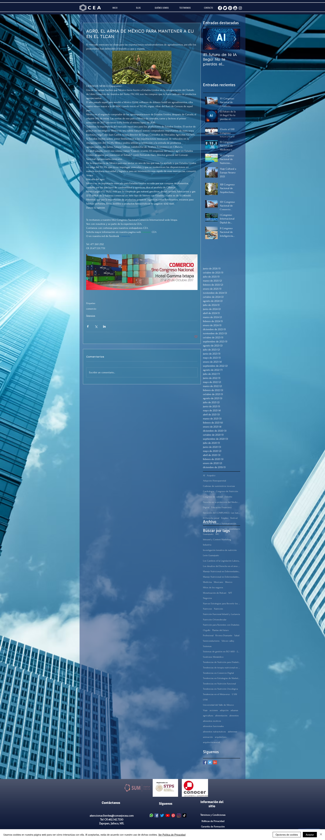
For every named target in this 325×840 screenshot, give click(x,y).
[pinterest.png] (230, 8)
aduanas (234, 710)
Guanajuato (208, 534)
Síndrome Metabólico (213, 657)
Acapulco (211, 475)
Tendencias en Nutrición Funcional (219, 683)
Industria (207, 544)
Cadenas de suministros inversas (219, 486)
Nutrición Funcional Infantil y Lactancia (221, 614)
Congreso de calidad (213, 496)
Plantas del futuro (220, 630)
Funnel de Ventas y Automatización (219, 523)
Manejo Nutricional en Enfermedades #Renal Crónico (221, 571)
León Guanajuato (211, 555)
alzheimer (232, 731)
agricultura (208, 715)
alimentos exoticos (212, 721)
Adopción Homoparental (214, 480)
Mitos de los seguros (213, 587)
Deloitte (228, 496)
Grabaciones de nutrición (215, 529)
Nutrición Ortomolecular (214, 619)
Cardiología (208, 491)
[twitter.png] (225, 8)
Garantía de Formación (213, 826)
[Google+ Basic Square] (215, 762)
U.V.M (234, 694)
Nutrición (218, 608)
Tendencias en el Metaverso (216, 694)
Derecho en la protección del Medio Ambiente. (221, 502)
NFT (230, 593)
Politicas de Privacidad (213, 821)
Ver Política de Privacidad (172, 834)
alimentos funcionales (213, 726)
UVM (205, 699)
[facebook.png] (220, 8)
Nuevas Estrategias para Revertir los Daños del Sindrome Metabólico (221, 603)
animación (208, 737)
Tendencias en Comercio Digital (218, 673)
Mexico (228, 582)
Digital (206, 507)
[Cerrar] (321, 834)
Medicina (207, 582)
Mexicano (218, 582)
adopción (224, 710)
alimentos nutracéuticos (214, 731)
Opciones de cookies (287, 834)
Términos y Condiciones (212, 814)
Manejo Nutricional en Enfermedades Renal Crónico (221, 577)
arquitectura (220, 737)
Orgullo (206, 630)
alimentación (221, 715)
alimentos (234, 715)
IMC (217, 534)
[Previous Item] (208, 39)
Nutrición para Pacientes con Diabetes (221, 625)
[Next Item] (234, 39)
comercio (91, 308)
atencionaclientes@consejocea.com (112, 815)
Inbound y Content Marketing (217, 539)
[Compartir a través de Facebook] (87, 326)
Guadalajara (234, 529)
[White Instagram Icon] (240, 8)
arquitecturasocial (211, 742)
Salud (236, 635)
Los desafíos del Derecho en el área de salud (221, 566)
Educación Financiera (221, 507)
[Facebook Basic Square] (205, 762)
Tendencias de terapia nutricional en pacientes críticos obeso (221, 667)
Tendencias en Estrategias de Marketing (221, 678)
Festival (233, 518)
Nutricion (207, 608)
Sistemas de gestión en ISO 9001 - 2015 (221, 651)
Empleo (224, 518)
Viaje (205, 710)
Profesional (208, 635)
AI (204, 475)
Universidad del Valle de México (218, 705)
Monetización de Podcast (214, 593)
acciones (214, 710)
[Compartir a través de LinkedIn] (104, 326)
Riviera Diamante (223, 635)
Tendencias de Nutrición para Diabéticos (221, 662)
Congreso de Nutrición (227, 491)
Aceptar (310, 834)
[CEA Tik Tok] (184, 815)
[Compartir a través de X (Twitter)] (96, 326)
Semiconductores (211, 641)
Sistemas (207, 646)
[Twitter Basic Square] (210, 762)
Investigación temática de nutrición (220, 550)
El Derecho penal (211, 518)
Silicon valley (228, 641)
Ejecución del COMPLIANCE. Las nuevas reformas (221, 513)
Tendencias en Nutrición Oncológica (220, 689)
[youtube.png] (235, 8)
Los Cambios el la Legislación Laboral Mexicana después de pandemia (221, 560)
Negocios (90, 315)
